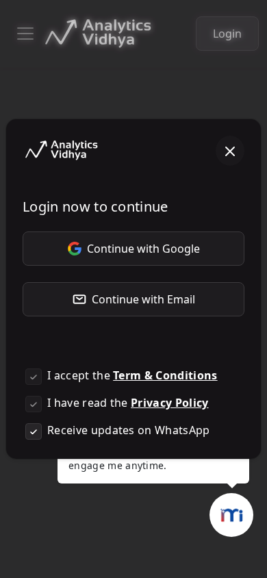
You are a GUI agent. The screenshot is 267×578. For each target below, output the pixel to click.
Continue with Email (143, 299)
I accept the (132, 375)
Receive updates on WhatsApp (128, 430)
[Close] (230, 151)
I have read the (128, 402)
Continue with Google (143, 248)
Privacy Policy (169, 402)
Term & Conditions (165, 375)
